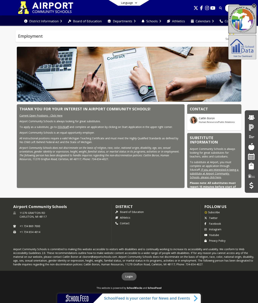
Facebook (215, 223)
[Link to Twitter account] (196, 8)
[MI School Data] (251, 175)
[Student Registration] (251, 166)
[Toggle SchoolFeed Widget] (196, 298)
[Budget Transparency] (251, 185)
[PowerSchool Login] (251, 127)
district (124, 206)
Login (129, 276)
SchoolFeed (154, 287)
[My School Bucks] (251, 137)
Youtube (214, 235)
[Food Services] (251, 146)
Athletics (125, 217)
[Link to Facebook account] (201, 8)
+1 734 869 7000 (30, 226)
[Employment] (251, 117)
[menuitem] (43, 21)
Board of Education (132, 212)
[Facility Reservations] (251, 156)
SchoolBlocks (134, 287)
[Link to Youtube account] (213, 8)
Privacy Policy (217, 240)
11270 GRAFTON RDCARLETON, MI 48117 (33, 214)
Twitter (213, 218)
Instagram (215, 229)
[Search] (220, 8)
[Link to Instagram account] (207, 8)
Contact (125, 223)
